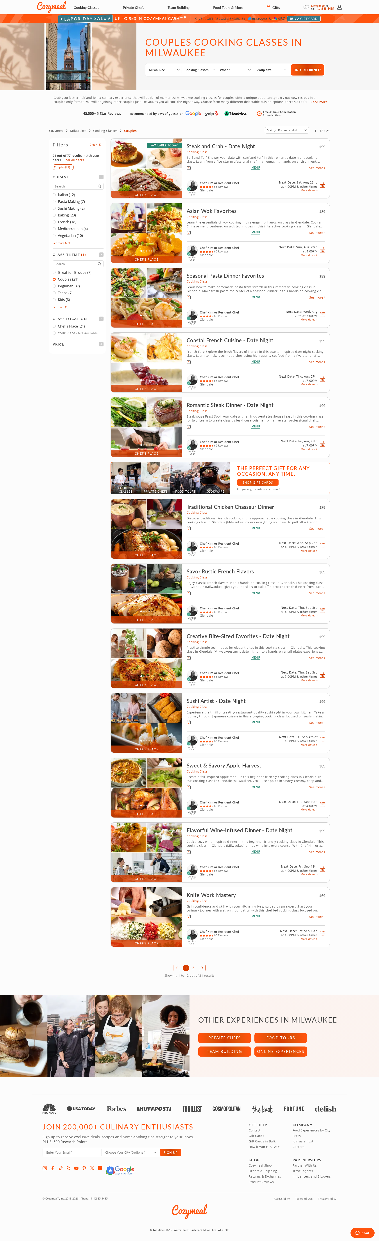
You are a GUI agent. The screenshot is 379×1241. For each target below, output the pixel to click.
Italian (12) (66, 194)
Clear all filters (73, 160)
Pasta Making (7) (71, 201)
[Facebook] (52, 1168)
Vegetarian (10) (70, 235)
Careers (298, 1147)
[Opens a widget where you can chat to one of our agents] (362, 1233)
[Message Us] (307, 7)
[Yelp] (68, 1168)
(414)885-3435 (325, 9)
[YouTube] (76, 1168)
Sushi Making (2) (71, 208)
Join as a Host (303, 1141)
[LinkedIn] (100, 1168)
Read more (319, 102)
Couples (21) (68, 279)
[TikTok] (60, 1168)
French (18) (67, 222)
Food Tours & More (228, 7)
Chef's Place (71, 326)
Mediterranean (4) (73, 229)
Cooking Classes (86, 7)
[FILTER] (78, 177)
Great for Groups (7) (74, 272)
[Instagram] (45, 1168)
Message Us (318, 6)
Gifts (276, 7)
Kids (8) (64, 299)
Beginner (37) (69, 286)
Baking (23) (67, 215)
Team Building (179, 7)
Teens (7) (65, 293)
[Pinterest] (84, 1168)
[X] (92, 1168)
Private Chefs (133, 7)
